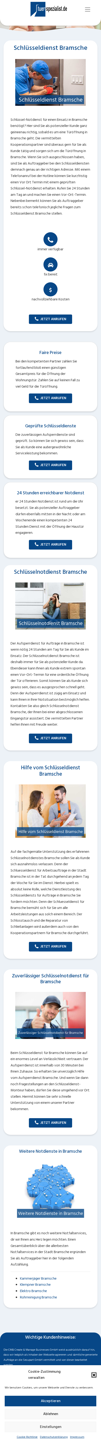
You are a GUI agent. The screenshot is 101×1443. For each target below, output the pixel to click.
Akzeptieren (50, 1401)
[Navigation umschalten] (88, 9)
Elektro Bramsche (33, 1291)
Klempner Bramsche (35, 1285)
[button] (94, 1374)
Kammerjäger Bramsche (38, 1279)
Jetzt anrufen (53, 319)
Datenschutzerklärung (54, 1437)
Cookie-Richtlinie (27, 1437)
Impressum (77, 1437)
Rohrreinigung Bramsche (38, 1297)
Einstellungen (50, 1427)
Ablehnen (50, 1414)
